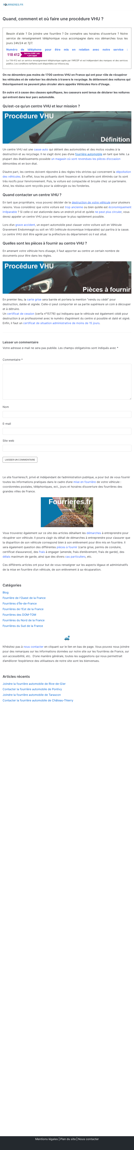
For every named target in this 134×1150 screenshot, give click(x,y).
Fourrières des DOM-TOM (19, 614)
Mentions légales (46, 1139)
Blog (6, 592)
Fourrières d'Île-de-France (20, 603)
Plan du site (68, 1139)
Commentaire (13, 359)
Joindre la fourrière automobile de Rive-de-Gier (34, 683)
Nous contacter (88, 1139)
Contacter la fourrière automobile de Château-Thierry (38, 700)
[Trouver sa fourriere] (13, 5)
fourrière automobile (88, 154)
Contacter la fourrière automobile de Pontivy (32, 689)
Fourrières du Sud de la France (23, 626)
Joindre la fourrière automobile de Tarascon (32, 694)
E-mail (7, 423)
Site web (8, 440)
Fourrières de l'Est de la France (23, 609)
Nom (6, 407)
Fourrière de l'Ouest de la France (24, 598)
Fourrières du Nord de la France (23, 620)
